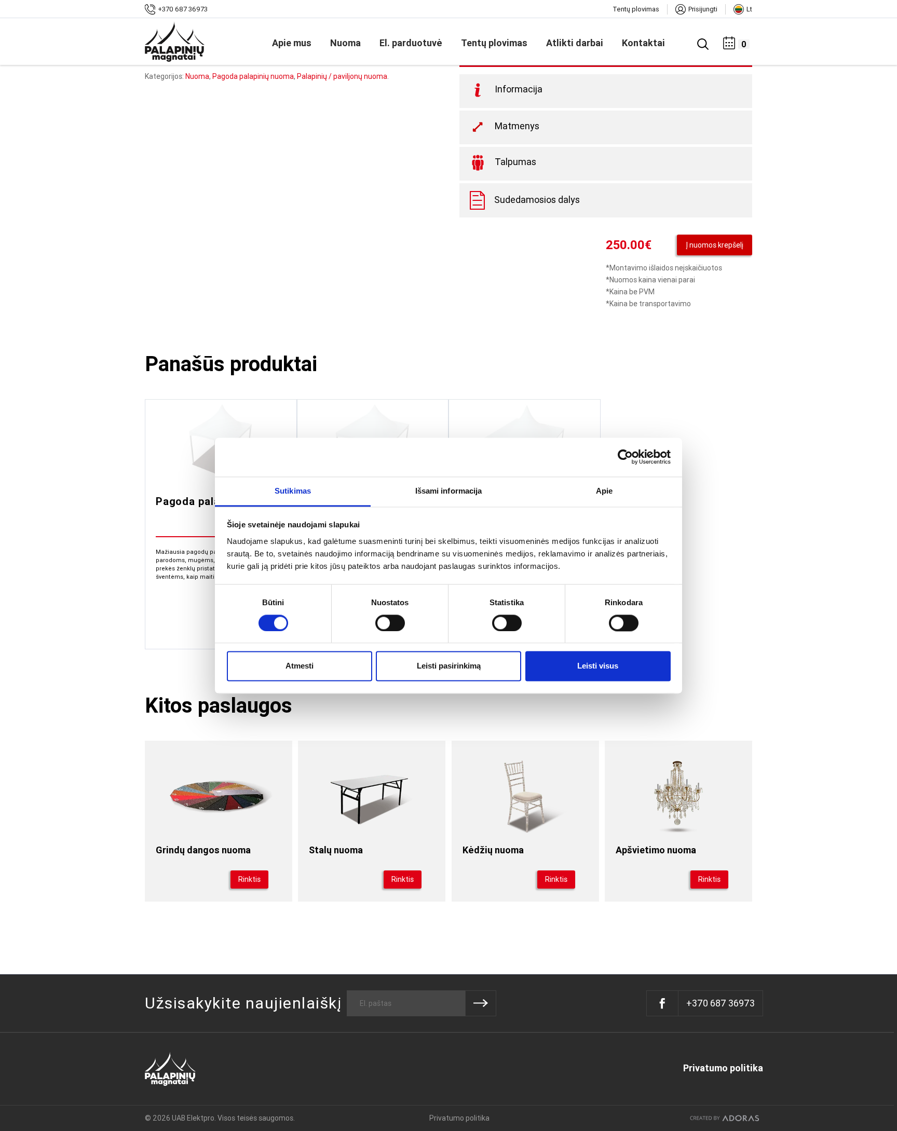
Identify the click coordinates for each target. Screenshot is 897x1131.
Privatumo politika (723, 1067)
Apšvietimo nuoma (656, 850)
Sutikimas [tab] (293, 490)
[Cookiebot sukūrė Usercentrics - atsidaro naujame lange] (625, 457)
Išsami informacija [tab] (448, 490)
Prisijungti (702, 9)
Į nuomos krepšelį (714, 245)
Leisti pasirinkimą (449, 666)
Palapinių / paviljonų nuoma (342, 76)
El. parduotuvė (410, 43)
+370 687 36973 (183, 9)
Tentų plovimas (636, 9)
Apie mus (291, 43)
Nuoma (345, 43)
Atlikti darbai (574, 43)
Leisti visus (597, 666)
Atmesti (300, 666)
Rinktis (249, 879)
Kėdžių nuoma (493, 850)
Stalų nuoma (336, 850)
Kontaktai (643, 43)
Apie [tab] (604, 490)
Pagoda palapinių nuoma (253, 76)
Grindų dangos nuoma (203, 850)
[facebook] (662, 1003)
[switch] (389, 623)
